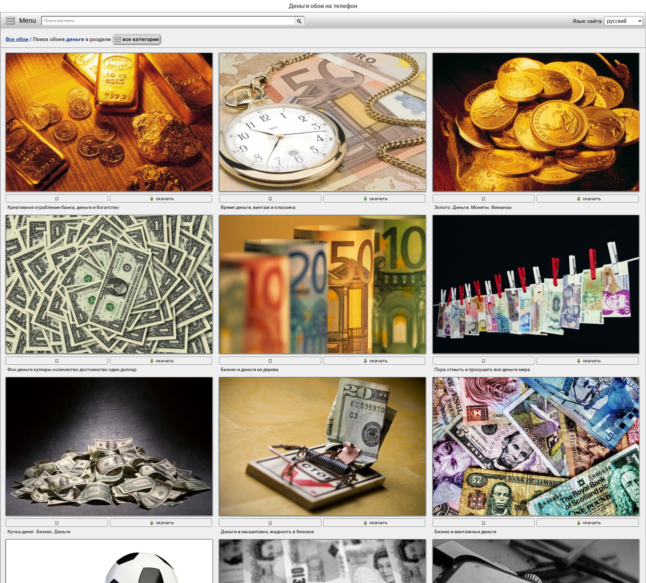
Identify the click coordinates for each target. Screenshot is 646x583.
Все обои (17, 39)
